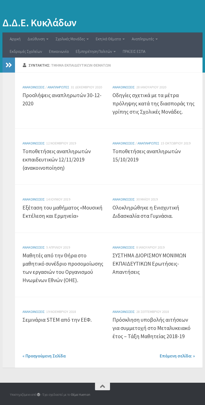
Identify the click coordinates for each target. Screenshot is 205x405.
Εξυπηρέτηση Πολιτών (94, 51)
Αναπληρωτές (143, 38)
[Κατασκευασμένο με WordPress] (38, 394)
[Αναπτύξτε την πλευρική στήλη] (8, 65)
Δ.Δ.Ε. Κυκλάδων (39, 22)
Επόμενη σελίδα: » (177, 356)
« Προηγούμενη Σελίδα (44, 356)
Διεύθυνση (36, 38)
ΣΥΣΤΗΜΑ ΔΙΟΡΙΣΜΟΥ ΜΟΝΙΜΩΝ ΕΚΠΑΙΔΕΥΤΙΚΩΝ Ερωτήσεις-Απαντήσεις (149, 263)
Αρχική (15, 38)
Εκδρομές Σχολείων (26, 51)
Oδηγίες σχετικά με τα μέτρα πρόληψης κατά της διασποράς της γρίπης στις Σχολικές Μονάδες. (153, 103)
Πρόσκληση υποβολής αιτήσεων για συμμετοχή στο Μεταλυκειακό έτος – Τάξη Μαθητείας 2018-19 (151, 328)
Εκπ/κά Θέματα (108, 38)
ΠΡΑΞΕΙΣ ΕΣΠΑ (134, 51)
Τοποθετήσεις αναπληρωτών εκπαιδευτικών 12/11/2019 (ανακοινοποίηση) (56, 159)
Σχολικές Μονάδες (70, 38)
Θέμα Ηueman (80, 394)
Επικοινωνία (59, 51)
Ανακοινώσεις (33, 87)
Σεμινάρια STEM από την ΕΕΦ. (57, 319)
